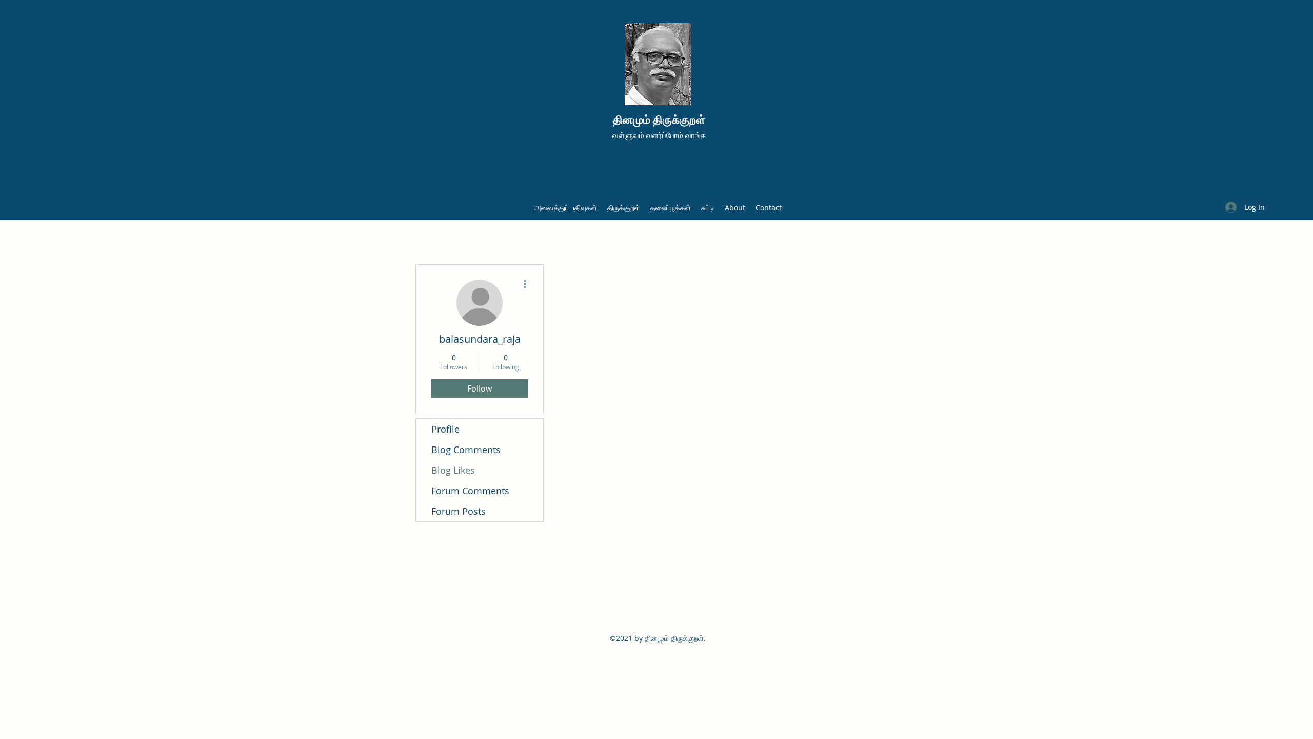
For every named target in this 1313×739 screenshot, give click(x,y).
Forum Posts (458, 511)
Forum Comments (470, 490)
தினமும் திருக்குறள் (659, 119)
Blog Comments (466, 449)
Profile (445, 429)
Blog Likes (453, 470)
